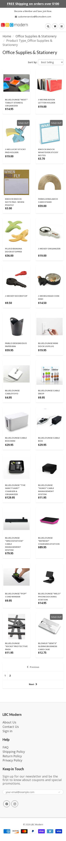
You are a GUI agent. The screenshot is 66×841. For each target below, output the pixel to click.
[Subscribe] (59, 792)
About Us (9, 722)
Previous (34, 667)
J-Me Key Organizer (49, 248)
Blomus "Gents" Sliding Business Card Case (47, 646)
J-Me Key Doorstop (16, 296)
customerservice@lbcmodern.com (34, 16)
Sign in (7, 731)
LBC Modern (37, 824)
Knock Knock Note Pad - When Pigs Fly (14, 202)
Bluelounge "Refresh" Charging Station (49, 541)
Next (31, 684)
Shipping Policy (14, 752)
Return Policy (12, 756)
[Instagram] (14, 803)
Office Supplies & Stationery (36, 36)
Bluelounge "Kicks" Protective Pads (16, 646)
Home (7, 36)
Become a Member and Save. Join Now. (33, 11)
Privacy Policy (12, 760)
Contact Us (11, 727)
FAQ (5, 747)
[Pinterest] (6, 803)
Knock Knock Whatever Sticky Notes (48, 152)
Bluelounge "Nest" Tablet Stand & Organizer (16, 102)
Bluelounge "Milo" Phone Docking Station (49, 596)
